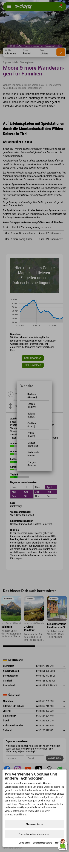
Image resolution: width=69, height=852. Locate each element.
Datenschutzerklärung (42, 843)
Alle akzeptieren (35, 824)
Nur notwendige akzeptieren (34, 834)
